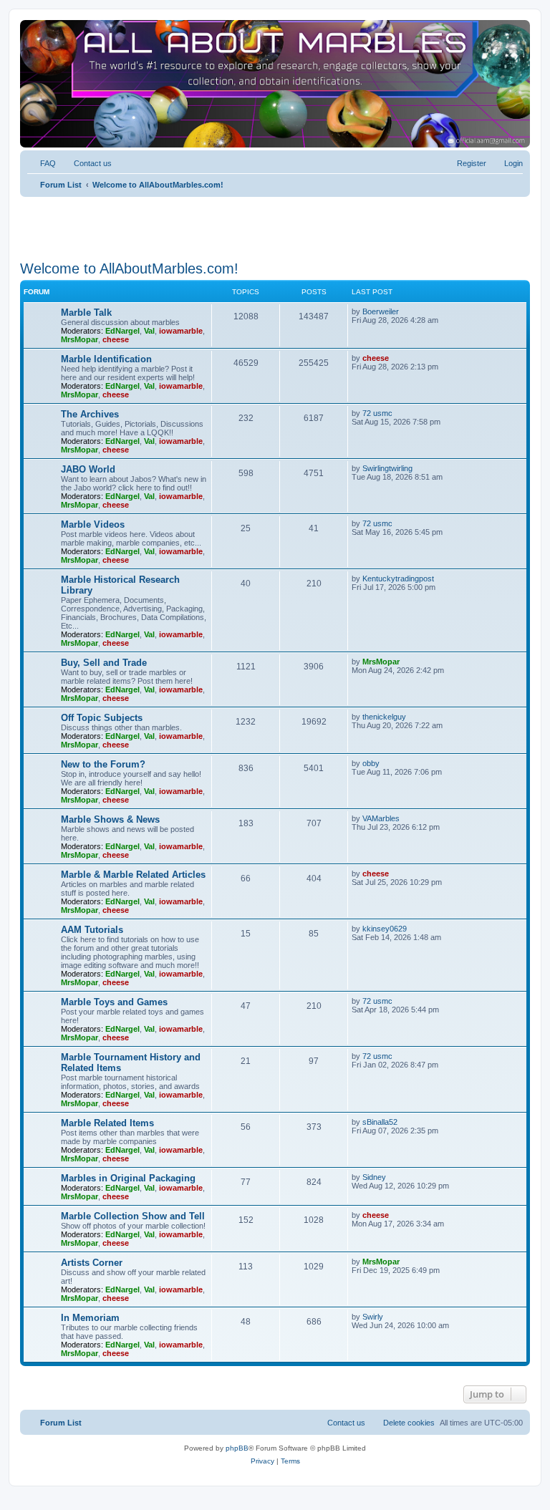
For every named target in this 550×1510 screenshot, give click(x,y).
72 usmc (377, 413)
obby (371, 763)
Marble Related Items (107, 1123)
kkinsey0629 (384, 928)
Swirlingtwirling (387, 468)
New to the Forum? (103, 764)
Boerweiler (380, 311)
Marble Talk (86, 312)
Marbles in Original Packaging (128, 1178)
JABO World (88, 469)
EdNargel (122, 330)
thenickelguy (384, 716)
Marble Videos (93, 524)
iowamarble (181, 330)
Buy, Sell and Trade (104, 662)
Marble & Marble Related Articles (133, 874)
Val (149, 330)
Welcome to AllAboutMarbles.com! (129, 268)
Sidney (374, 1177)
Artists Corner (91, 1262)
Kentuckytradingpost (398, 578)
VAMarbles (381, 818)
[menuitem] (41, 163)
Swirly (372, 1316)
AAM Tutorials (92, 929)
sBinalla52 (379, 1122)
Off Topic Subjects (102, 717)
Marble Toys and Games (114, 1002)
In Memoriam (90, 1317)
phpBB (237, 1448)
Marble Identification (106, 359)
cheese (115, 339)
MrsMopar (79, 339)
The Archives (90, 414)
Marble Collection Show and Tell (133, 1216)
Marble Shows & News (110, 819)
